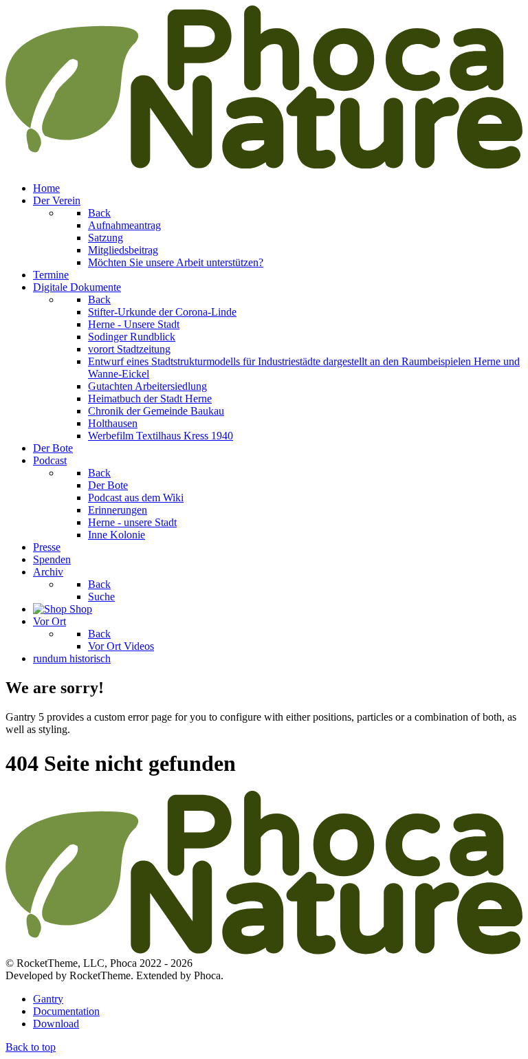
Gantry (48, 999)
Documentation (66, 1011)
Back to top (31, 1047)
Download (56, 1023)
